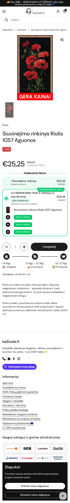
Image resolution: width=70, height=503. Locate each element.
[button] (64, 11)
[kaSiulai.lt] (35, 11)
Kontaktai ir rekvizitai (14, 405)
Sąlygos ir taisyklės (12, 401)
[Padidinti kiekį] (24, 247)
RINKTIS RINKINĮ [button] (23, 217)
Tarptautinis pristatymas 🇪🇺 (17, 423)
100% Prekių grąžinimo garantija (20, 392)
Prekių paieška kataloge (15, 410)
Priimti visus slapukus (35, 486)
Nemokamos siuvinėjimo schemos (21, 418)
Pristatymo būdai (12, 396)
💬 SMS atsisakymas (13, 427)
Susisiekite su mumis (14, 387)
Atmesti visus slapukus (35, 495)
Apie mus (7, 383)
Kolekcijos (22, 29)
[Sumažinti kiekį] (6, 247)
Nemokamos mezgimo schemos (20, 414)
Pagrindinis (7, 29)
